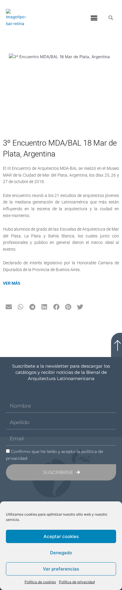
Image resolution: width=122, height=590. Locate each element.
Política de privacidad (77, 582)
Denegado (61, 552)
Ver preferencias (61, 569)
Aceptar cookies (61, 536)
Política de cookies (40, 582)
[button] (94, 18)
